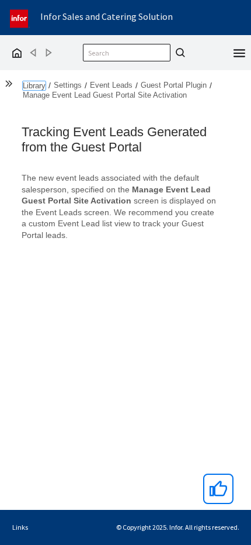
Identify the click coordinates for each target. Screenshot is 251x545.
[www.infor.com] (19, 17)
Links (20, 527)
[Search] (179, 52)
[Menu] (239, 52)
